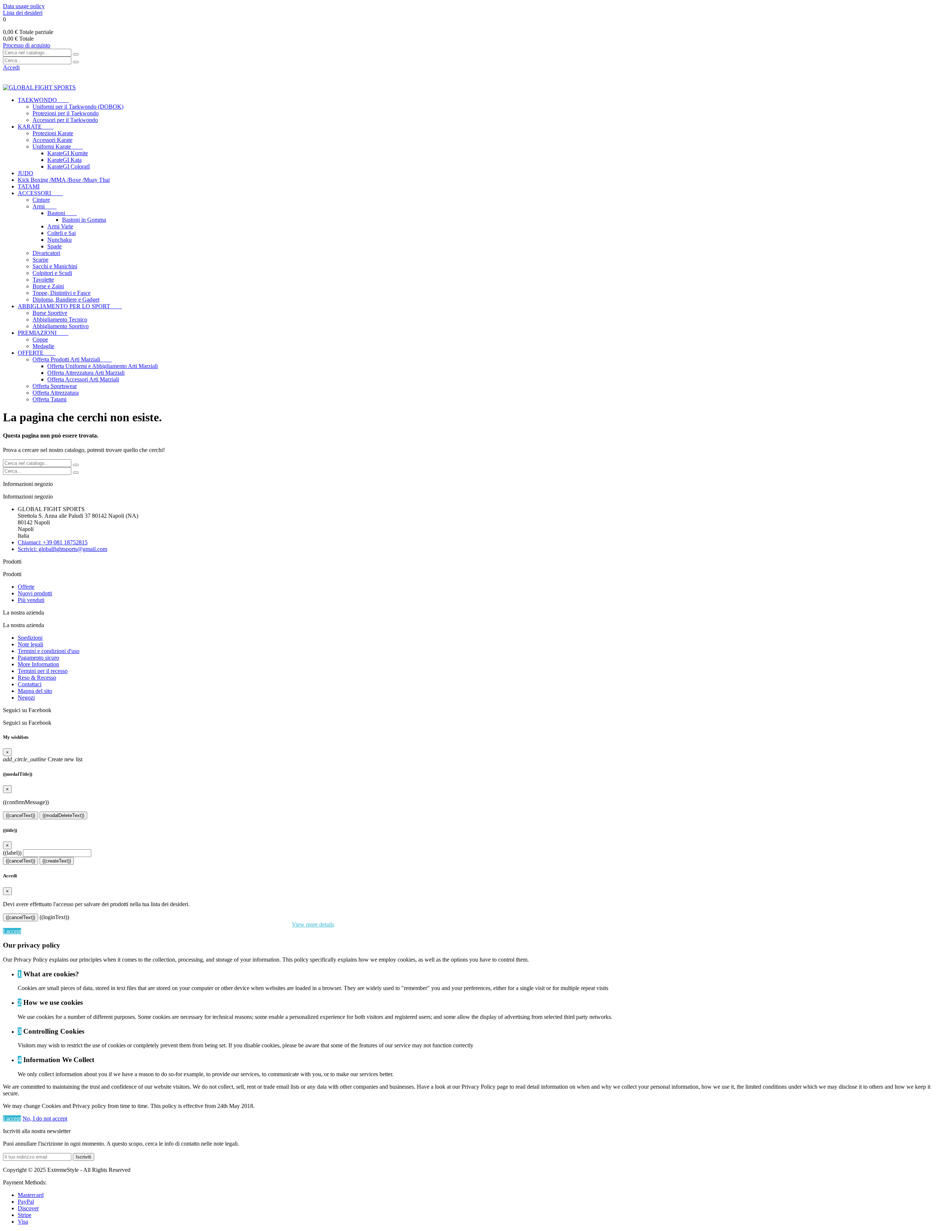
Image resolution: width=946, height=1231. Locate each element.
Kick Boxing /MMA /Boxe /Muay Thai (64, 180)
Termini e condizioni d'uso (48, 651)
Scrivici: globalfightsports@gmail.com (62, 549)
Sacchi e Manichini (55, 266)
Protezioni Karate (53, 133)
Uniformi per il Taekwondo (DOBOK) (78, 106)
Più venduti (31, 600)
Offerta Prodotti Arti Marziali (72, 359)
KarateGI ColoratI (68, 166)
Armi (45, 206)
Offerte (26, 587)
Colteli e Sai (61, 233)
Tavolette (43, 279)
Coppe (40, 339)
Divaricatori (46, 253)
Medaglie (43, 346)
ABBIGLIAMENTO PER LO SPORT (70, 306)
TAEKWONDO (43, 100)
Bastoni (62, 213)
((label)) (12, 853)
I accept (12, 931)
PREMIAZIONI (43, 333)
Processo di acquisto (26, 45)
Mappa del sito (35, 691)
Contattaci (29, 684)
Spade (54, 246)
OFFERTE (36, 353)
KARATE (36, 126)
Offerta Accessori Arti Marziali (83, 379)
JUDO (25, 173)
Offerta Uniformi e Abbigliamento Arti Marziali (102, 366)
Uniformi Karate (58, 146)
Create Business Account (33, 74)
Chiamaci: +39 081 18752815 (53, 542)
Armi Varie (60, 226)
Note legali (30, 644)
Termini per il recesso (43, 671)
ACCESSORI (40, 193)
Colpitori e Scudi (52, 273)
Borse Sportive (50, 313)
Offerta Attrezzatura (56, 393)
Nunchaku (59, 240)
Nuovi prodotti (35, 593)
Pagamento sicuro (38, 657)
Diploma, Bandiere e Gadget (66, 299)
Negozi (26, 697)
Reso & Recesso (37, 677)
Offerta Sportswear (55, 386)
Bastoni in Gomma (84, 220)
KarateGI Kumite (67, 153)
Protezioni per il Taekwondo (66, 113)
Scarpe (40, 259)
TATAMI (29, 186)
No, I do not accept (45, 1118)
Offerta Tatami (50, 399)
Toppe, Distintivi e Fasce (62, 293)
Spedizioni (30, 638)
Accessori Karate (52, 140)
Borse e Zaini (48, 286)
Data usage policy (24, 6)
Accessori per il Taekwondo (65, 120)
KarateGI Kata (64, 160)
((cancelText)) (20, 815)
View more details (313, 924)
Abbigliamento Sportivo (61, 326)
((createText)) (56, 861)
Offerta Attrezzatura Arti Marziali (86, 373)
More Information (38, 664)
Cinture (41, 200)
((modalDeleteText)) (63, 815)
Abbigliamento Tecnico (60, 319)
